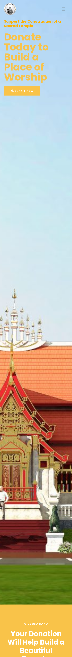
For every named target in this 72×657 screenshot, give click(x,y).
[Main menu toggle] (63, 9)
